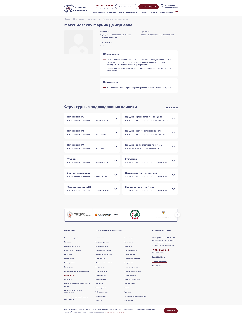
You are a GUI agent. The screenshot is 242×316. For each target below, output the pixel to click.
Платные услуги (132, 12)
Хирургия (98, 300)
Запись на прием (148, 7)
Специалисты (69, 275)
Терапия (127, 288)
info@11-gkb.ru (158, 257)
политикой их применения (116, 312)
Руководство (69, 267)
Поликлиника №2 (88, 132)
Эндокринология (130, 300)
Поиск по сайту (127, 6)
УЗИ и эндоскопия (101, 292)
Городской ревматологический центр (146, 132)
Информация (68, 254)
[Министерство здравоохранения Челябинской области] (107, 215)
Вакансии (67, 242)
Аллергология (100, 238)
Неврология (128, 263)
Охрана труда (69, 258)
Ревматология (100, 279)
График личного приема (72, 250)
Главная (67, 19)
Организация (69, 230)
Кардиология (100, 258)
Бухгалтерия (146, 160)
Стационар (89, 160)
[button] (64, 214)
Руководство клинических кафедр (76, 271)
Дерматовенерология (103, 250)
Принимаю (171, 311)
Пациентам (111, 12)
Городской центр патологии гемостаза (143, 146)
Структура (68, 279)
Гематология (128, 242)
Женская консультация (88, 174)
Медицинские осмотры (103, 263)
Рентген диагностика (132, 279)
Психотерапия (100, 275)
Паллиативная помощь (132, 271)
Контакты (153, 12)
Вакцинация (128, 238)
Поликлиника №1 (88, 118)
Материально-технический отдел (146, 174)
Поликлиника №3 (86, 146)
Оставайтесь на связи (161, 230)
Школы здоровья (166, 12)
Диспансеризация (130, 250)
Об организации (99, 12)
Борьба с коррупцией (71, 238)
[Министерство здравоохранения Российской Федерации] (78, 215)
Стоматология (129, 283)
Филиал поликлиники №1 (88, 188)
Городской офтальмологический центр (146, 118)
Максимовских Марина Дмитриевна (115, 19)
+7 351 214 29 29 (104, 5)
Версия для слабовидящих (171, 7)
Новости (144, 12)
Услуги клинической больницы (108, 230)
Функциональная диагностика (135, 296)
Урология (127, 292)
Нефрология (99, 267)
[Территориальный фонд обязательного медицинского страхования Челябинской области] (135, 215)
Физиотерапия (100, 296)
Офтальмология (101, 271)
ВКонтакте (156, 266)
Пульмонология (130, 275)
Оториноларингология (132, 267)
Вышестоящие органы (72, 246)
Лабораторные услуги (132, 258)
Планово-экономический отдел (146, 188)
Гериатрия (128, 246)
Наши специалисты (93, 19)
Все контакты (171, 107)
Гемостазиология (101, 246)
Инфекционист (129, 254)
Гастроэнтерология (102, 242)
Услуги (121, 12)
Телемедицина (100, 288)
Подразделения (69, 263)
